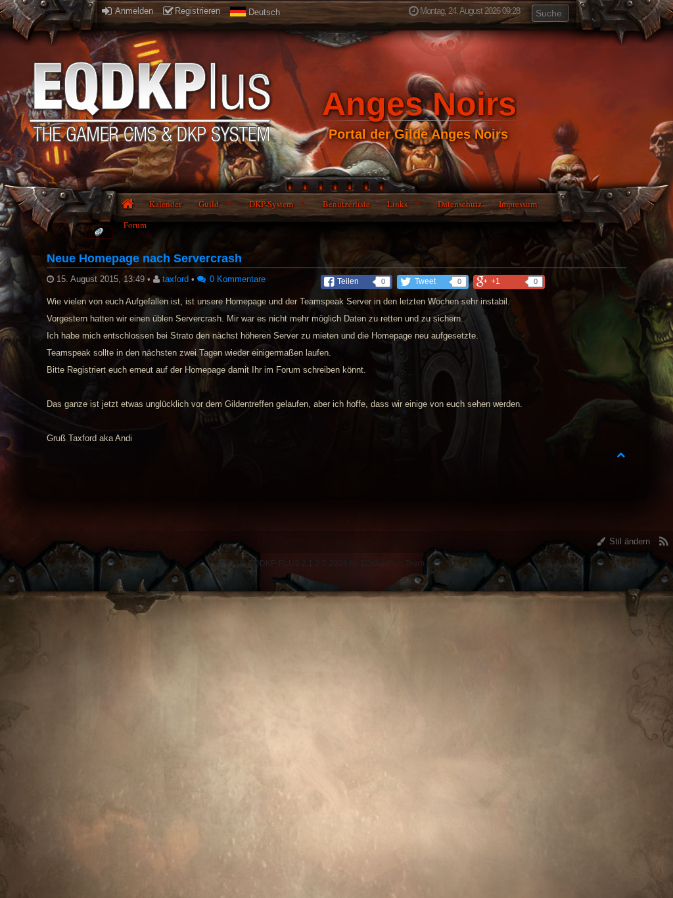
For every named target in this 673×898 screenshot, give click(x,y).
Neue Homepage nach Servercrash (144, 258)
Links (397, 204)
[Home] (98, 232)
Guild (208, 204)
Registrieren (197, 11)
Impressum (518, 204)
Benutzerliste (346, 204)
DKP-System (271, 204)
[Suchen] (560, 11)
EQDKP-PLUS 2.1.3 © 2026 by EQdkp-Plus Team (336, 563)
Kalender (165, 204)
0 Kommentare (236, 279)
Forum (135, 225)
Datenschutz (460, 204)
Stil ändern (628, 541)
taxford (175, 279)
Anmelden (133, 11)
